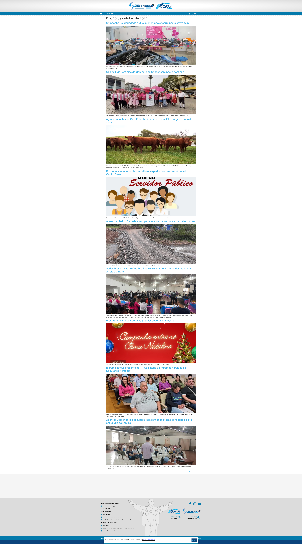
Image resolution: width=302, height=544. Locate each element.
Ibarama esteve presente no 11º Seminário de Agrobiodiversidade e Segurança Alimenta (146, 369)
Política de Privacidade (149, 539)
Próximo (192, 472)
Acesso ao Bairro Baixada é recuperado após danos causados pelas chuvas (151, 221)
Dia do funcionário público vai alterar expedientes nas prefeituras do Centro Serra (146, 173)
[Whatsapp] (198, 14)
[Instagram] (192, 14)
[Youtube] (195, 14)
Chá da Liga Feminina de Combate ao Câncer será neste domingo (145, 71)
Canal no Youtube (110, 13)
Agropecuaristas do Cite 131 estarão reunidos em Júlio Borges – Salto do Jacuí (149, 121)
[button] (101, 13)
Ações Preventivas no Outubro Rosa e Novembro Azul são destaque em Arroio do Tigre (148, 270)
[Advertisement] (151, 486)
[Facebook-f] (190, 14)
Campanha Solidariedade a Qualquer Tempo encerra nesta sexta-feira (148, 22)
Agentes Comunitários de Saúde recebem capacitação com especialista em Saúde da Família (149, 421)
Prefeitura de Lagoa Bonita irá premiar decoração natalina (140, 320)
